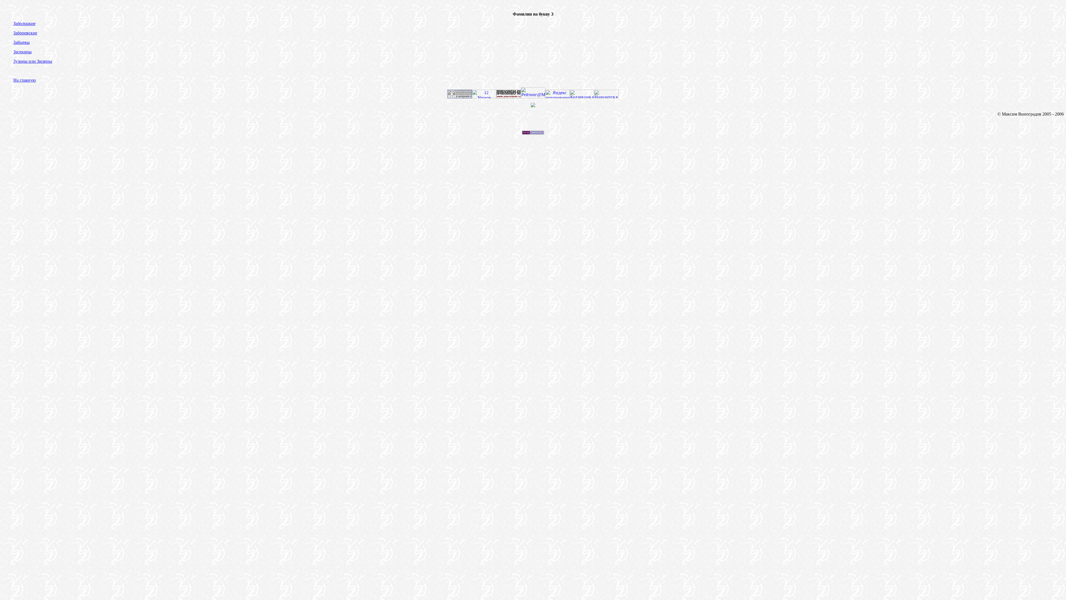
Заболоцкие (24, 23)
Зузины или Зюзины (32, 61)
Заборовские (25, 33)
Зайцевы (21, 42)
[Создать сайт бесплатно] (533, 133)
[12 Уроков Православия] (484, 96)
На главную (24, 80)
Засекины (22, 51)
